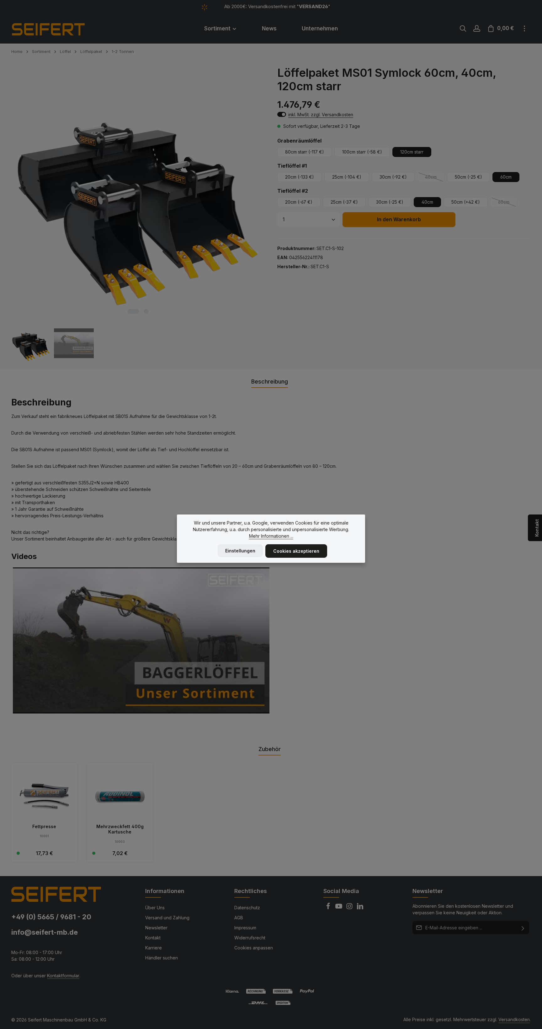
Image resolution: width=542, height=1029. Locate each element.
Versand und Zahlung (167, 917)
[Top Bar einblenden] (524, 28)
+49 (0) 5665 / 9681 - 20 (51, 917)
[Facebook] (329, 908)
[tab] (269, 382)
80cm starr (304, 151)
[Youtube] (339, 908)
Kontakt (153, 937)
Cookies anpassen (253, 947)
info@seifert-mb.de (44, 932)
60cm (506, 177)
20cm (299, 177)
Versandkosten (514, 1019)
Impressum (245, 927)
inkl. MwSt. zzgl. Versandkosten (320, 114)
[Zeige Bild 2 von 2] (146, 311)
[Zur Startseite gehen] (56, 28)
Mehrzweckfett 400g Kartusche (120, 829)
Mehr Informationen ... (271, 536)
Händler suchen (161, 957)
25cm (346, 177)
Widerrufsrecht (249, 937)
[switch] (281, 114)
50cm (468, 177)
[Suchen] (463, 28)
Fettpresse (44, 826)
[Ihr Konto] (476, 28)
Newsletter (156, 927)
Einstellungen (240, 550)
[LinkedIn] (360, 908)
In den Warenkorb (399, 219)
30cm (393, 177)
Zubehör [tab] (269, 749)
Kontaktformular (63, 975)
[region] (138, 214)
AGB (238, 917)
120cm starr (411, 151)
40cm (434, 178)
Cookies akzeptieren (296, 551)
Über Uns (155, 907)
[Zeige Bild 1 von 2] (133, 311)
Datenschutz (247, 907)
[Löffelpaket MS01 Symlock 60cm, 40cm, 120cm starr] (137, 192)
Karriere (153, 947)
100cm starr (362, 151)
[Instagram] (350, 908)
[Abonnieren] (523, 927)
